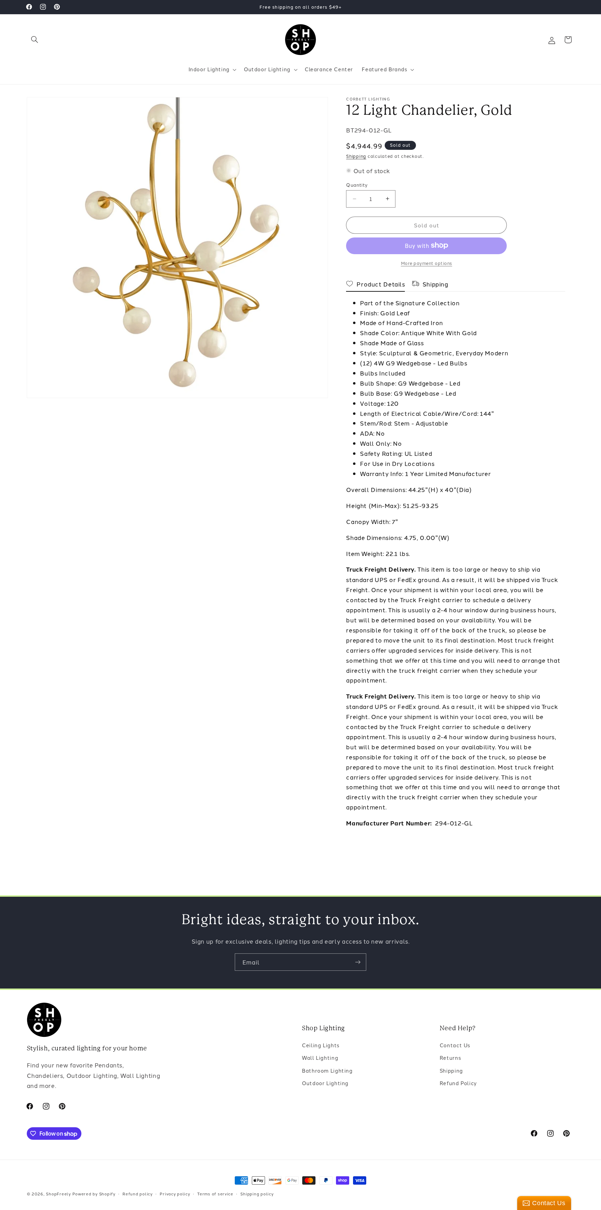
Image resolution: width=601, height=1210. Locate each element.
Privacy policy (175, 1193)
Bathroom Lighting (327, 1070)
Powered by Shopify (93, 1193)
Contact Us (455, 1045)
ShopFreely (58, 1193)
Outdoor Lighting (325, 1083)
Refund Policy (458, 1083)
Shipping (356, 156)
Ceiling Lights (320, 1045)
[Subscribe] (358, 961)
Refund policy (137, 1193)
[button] (35, 40)
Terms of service (215, 1193)
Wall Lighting (320, 1058)
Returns (450, 1058)
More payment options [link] (426, 263)
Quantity (357, 184)
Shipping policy (256, 1193)
